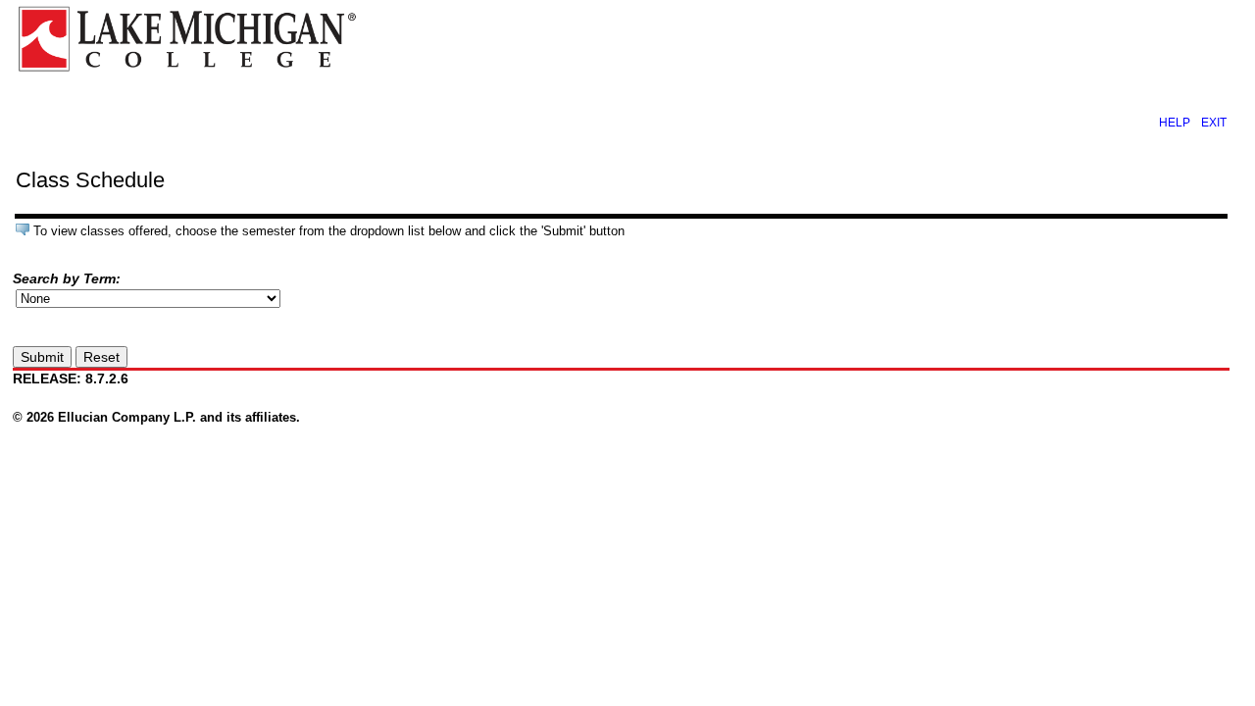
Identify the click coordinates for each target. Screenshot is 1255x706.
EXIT (1214, 122)
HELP (1174, 122)
